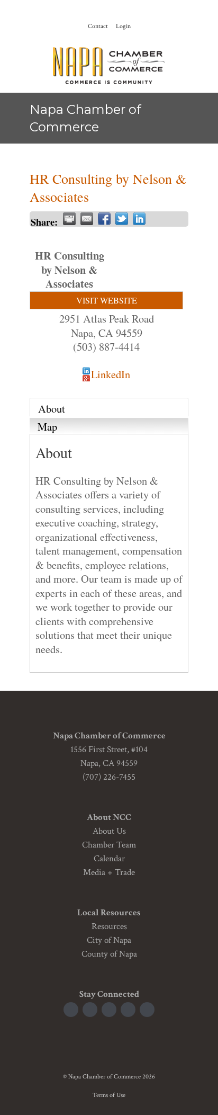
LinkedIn (110, 374)
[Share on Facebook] (104, 218)
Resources (109, 926)
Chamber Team (109, 845)
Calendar (109, 858)
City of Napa (109, 940)
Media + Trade (109, 872)
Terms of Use (109, 1095)
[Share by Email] (86, 218)
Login (123, 26)
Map (47, 426)
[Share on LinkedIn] (139, 218)
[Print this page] (69, 218)
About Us (109, 831)
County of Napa (109, 954)
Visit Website (106, 300)
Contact (98, 26)
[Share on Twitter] (121, 218)
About (51, 408)
